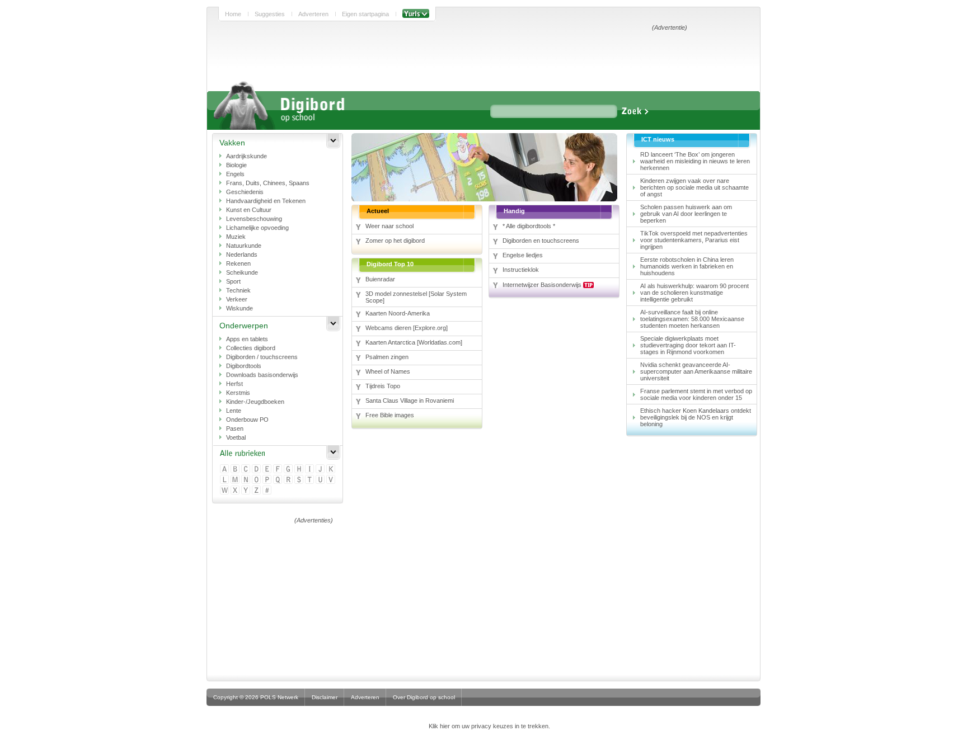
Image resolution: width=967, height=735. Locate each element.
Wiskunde (239, 308)
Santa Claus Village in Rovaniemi (409, 400)
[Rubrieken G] (289, 469)
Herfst (234, 383)
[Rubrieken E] (267, 469)
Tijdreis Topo (382, 386)
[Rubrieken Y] (246, 491)
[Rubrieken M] (236, 480)
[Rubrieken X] (236, 491)
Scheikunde (242, 272)
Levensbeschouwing (254, 218)
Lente (233, 410)
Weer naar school (389, 226)
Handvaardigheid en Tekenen (266, 200)
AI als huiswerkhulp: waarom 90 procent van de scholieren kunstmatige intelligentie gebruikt (694, 292)
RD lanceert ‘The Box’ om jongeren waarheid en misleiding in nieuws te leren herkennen (695, 161)
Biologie (236, 165)
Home (233, 14)
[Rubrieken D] (257, 469)
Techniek (238, 290)
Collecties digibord (250, 348)
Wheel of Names (387, 371)
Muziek (236, 236)
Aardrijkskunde (246, 156)
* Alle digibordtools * (529, 226)
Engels (235, 174)
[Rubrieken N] (246, 480)
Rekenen (238, 263)
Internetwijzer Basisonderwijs (543, 284)
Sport (233, 281)
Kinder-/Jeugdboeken (255, 401)
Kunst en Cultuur (248, 209)
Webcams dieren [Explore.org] (406, 327)
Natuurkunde (243, 245)
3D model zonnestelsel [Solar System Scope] (416, 297)
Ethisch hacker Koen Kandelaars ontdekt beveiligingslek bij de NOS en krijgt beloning (695, 417)
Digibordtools (243, 365)
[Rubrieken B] (236, 469)
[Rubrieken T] (310, 480)
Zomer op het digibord (395, 240)
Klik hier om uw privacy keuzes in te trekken (488, 726)
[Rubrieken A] (225, 469)
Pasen (234, 428)
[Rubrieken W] (225, 491)
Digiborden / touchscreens (262, 357)
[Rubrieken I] (310, 469)
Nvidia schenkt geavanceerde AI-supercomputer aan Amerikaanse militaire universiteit (696, 371)
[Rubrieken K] (331, 469)
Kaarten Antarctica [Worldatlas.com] (413, 342)
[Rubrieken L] (225, 480)
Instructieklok (521, 269)
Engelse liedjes (523, 255)
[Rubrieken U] (321, 480)
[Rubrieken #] (267, 491)
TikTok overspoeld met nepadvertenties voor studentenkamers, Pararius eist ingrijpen (694, 240)
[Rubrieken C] (246, 469)
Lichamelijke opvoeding (257, 227)
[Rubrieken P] (267, 480)
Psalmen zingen (387, 357)
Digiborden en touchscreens (541, 240)
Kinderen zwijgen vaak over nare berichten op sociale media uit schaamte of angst (694, 187)
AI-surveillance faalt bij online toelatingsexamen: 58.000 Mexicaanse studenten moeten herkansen (692, 319)
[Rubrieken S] (299, 480)
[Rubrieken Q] (278, 480)
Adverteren (313, 14)
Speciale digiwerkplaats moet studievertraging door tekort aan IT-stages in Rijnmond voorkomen (688, 345)
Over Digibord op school (424, 697)
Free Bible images (389, 415)
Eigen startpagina (365, 14)
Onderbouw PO (247, 419)
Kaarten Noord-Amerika (397, 313)
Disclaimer (324, 697)
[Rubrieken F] (278, 469)
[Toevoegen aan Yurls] (416, 14)
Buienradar (380, 279)
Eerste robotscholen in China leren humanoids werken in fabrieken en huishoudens (687, 266)
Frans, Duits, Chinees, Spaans (267, 183)
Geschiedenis (245, 192)
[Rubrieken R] (289, 480)
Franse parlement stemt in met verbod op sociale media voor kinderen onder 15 (696, 394)
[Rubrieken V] (331, 480)
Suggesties (270, 14)
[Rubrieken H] (299, 469)
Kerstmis (238, 392)
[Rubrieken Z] (257, 491)
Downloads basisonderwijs (262, 374)
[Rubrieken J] (321, 469)
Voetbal (236, 437)
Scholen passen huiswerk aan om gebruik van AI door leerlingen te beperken (686, 214)
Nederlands (241, 254)
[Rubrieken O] (257, 480)
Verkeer (236, 299)
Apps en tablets (247, 339)
